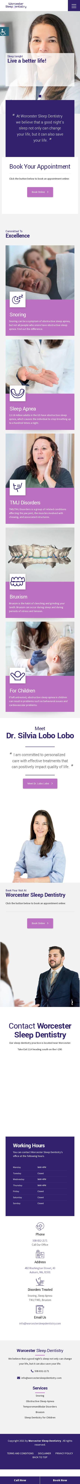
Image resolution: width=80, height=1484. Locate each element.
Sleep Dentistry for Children (40, 1417)
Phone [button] (40, 1234)
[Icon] (17, 299)
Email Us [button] (40, 1317)
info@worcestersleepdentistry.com (40, 1323)
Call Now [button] (20, 1480)
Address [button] (40, 1262)
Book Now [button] (60, 1480)
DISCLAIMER (44, 1453)
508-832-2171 (40, 1240)
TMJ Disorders (25, 502)
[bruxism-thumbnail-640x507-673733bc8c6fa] (40, 555)
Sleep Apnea (23, 409)
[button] (40, 1227)
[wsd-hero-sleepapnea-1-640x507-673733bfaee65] (40, 366)
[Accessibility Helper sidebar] (4, 31)
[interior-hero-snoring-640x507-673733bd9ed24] (40, 272)
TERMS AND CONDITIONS (20, 1453)
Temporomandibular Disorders (40, 1406)
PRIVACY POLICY (64, 1453)
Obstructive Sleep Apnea (40, 1401)
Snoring (18, 314)
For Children (22, 690)
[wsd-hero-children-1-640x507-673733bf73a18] (40, 649)
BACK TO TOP (40, 1457)
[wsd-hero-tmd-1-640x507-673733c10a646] (40, 461)
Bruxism (18, 597)
